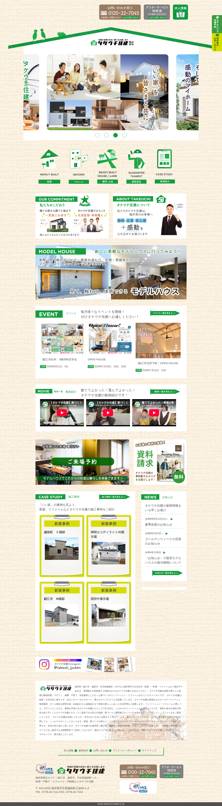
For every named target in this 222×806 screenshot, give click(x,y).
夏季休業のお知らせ (158, 524)
